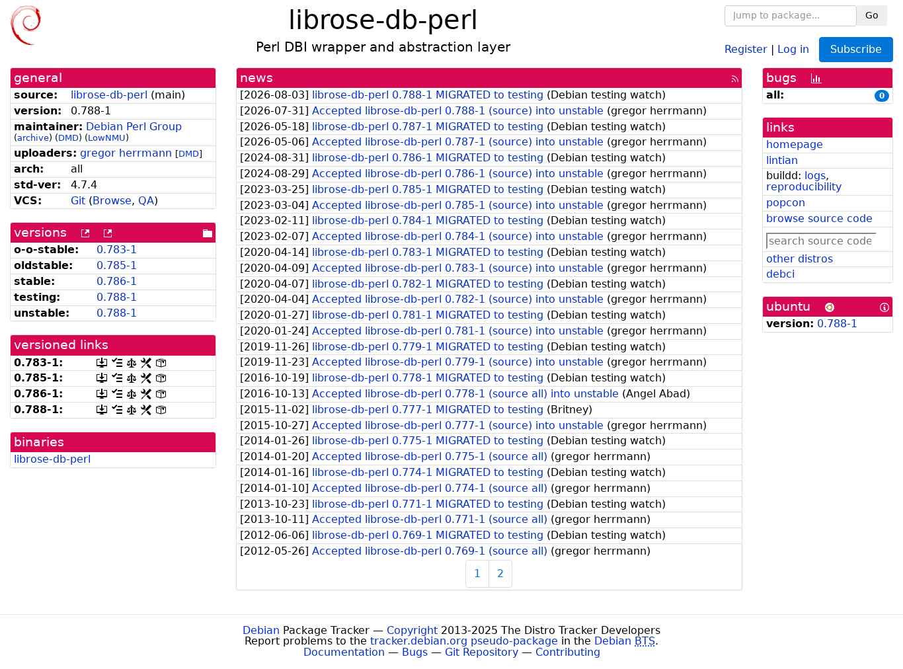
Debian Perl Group (134, 126)
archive (33, 138)
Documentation (344, 652)
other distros (799, 259)
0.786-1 (117, 281)
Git (78, 200)
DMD (68, 138)
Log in (793, 48)
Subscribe (856, 49)
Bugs (415, 652)
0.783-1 (117, 249)
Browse (112, 200)
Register (746, 48)
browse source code (819, 218)
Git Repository (481, 652)
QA (146, 200)
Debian (261, 630)
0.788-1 (117, 297)
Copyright (412, 630)
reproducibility (804, 186)
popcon (785, 202)
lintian (782, 160)
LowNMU (107, 138)
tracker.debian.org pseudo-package (464, 641)
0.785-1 (117, 265)
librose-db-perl (109, 95)
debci (780, 274)
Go (872, 15)
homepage (794, 144)
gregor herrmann (126, 153)
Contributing (567, 652)
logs (815, 175)
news (256, 77)
